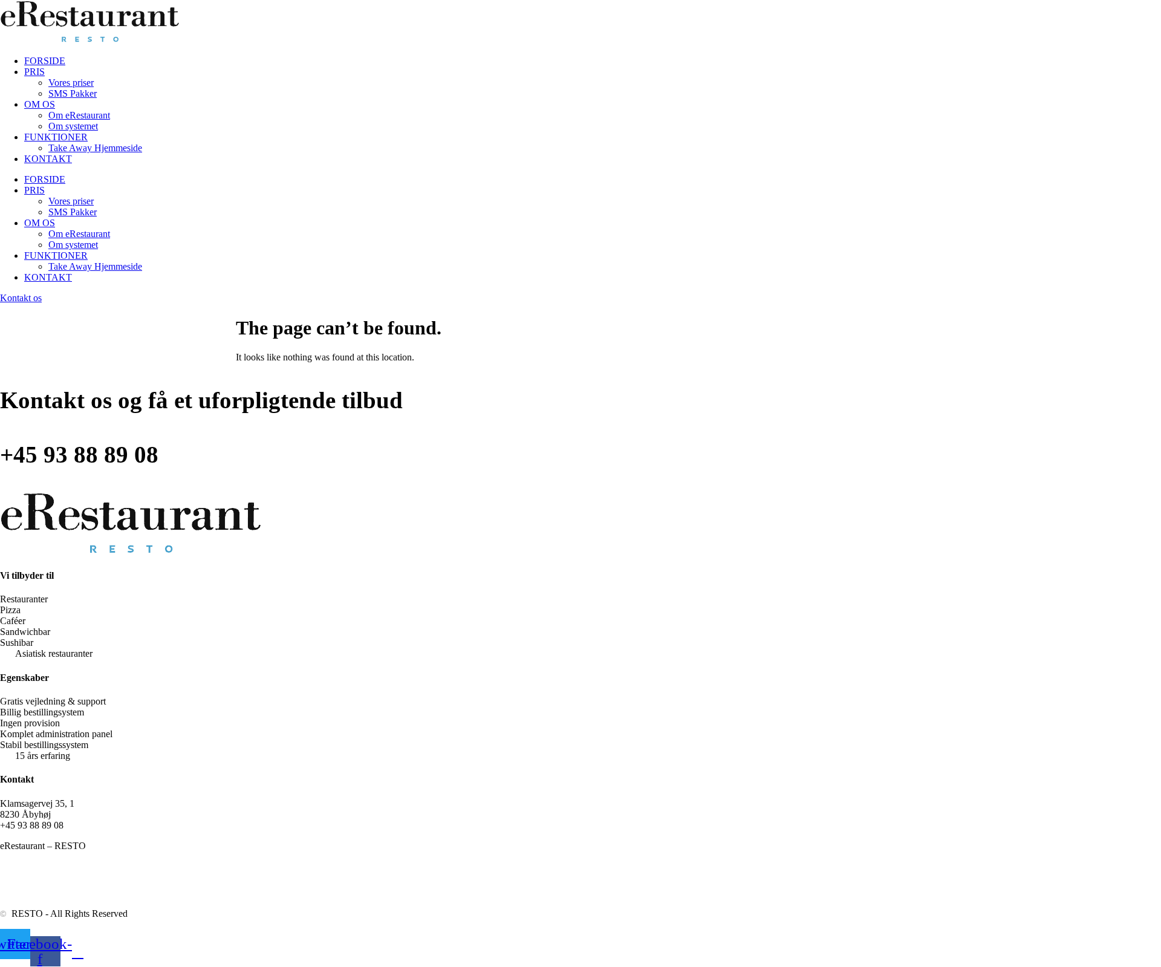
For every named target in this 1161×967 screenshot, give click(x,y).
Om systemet (73, 126)
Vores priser (71, 82)
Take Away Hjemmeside (95, 148)
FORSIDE (44, 61)
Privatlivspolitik (30, 893)
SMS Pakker (72, 93)
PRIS (34, 72)
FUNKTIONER (56, 137)
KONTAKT (48, 159)
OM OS (39, 104)
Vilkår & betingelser (105, 893)
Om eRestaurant (79, 115)
